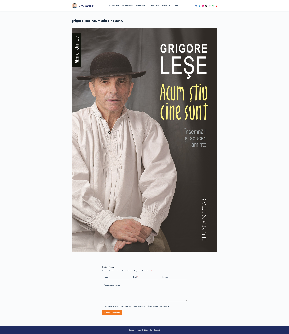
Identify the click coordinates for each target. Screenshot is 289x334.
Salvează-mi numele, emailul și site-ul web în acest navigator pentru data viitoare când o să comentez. (137, 306)
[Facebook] (196, 6)
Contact (176, 6)
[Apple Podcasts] (210, 6)
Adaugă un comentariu (113, 285)
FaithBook (166, 6)
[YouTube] (216, 6)
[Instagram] (203, 6)
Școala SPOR (114, 6)
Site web (165, 277)
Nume (107, 277)
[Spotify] (213, 6)
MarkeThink (140, 6)
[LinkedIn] (199, 6)
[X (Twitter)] (206, 6)
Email (135, 277)
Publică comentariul (112, 312)
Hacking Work (127, 6)
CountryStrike (153, 6)
